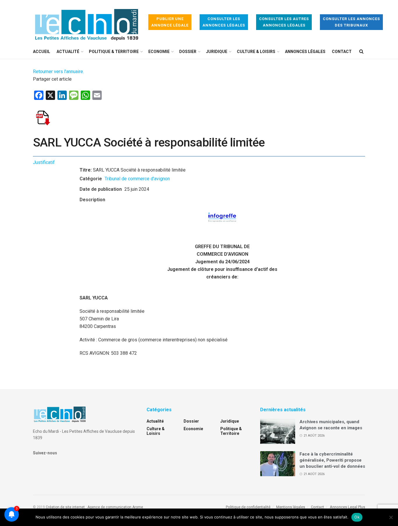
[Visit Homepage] (86, 22)
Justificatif (44, 162)
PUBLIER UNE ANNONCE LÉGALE (170, 22)
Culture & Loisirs (256, 51)
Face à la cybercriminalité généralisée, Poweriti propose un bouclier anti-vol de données (332, 460)
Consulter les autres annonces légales (284, 22)
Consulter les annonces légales (223, 22)
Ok (357, 517)
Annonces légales (305, 51)
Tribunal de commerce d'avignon (137, 178)
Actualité (68, 51)
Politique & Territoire (114, 51)
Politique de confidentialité (248, 507)
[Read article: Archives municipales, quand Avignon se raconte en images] (277, 431)
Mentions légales (290, 507)
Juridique (216, 51)
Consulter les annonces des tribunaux (351, 22)
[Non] (391, 517)
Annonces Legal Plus (347, 507)
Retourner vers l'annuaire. (58, 71)
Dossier (187, 51)
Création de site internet (65, 507)
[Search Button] (361, 51)
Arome (137, 507)
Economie (159, 51)
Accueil (41, 51)
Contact (342, 51)
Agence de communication (109, 507)
